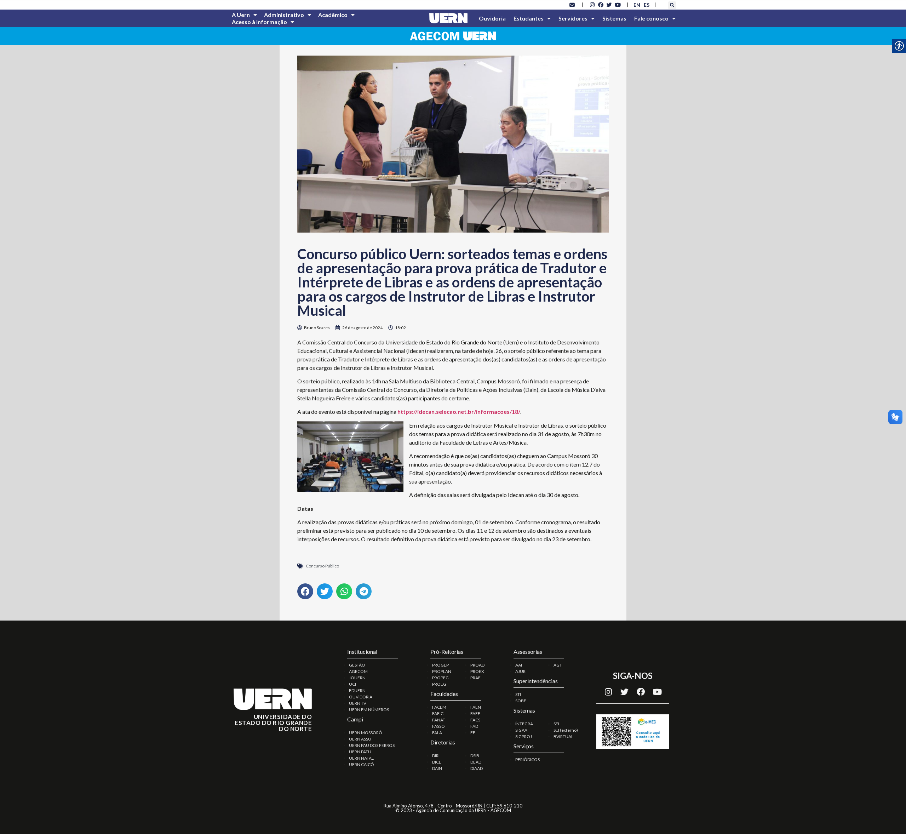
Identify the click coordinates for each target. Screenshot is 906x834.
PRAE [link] (475, 677)
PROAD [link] (477, 665)
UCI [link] (352, 684)
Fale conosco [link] (651, 18)
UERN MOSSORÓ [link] (365, 732)
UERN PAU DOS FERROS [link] (372, 745)
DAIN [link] (437, 768)
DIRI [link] (436, 755)
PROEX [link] (477, 671)
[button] (672, 5)
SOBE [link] (520, 700)
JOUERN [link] (357, 677)
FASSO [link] (438, 726)
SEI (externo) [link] (566, 730)
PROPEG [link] (440, 677)
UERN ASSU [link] (360, 739)
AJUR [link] (520, 671)
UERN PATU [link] (360, 751)
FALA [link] (437, 732)
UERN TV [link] (357, 703)
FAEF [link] (475, 713)
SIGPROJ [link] (523, 736)
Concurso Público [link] (322, 566)
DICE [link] (436, 762)
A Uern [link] (241, 14)
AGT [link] (558, 665)
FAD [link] (474, 726)
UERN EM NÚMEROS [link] (369, 709)
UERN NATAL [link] (361, 758)
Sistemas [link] (614, 18)
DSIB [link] (474, 755)
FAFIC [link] (437, 713)
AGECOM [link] (358, 671)
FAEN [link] (475, 707)
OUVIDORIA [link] (360, 696)
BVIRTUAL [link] (563, 736)
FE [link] (472, 732)
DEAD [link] (475, 762)
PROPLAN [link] (441, 671)
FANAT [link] (438, 719)
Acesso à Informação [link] (259, 21)
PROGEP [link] (440, 665)
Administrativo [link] (284, 14)
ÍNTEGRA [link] (524, 723)
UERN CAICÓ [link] (361, 764)
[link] (572, 4)
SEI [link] (556, 723)
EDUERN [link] (357, 690)
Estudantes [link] (529, 18)
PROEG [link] (439, 684)
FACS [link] (475, 719)
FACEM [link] (439, 707)
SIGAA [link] (521, 730)
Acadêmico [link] (333, 14)
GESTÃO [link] (357, 665)
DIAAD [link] (476, 768)
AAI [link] (518, 665)
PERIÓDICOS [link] (527, 759)
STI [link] (518, 694)
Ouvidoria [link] (492, 18)
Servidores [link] (572, 18)
